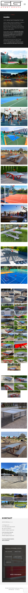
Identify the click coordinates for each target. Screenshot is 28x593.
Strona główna (6, 14)
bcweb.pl (17, 589)
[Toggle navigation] (24, 4)
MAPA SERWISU (5, 540)
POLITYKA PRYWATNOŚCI (8, 539)
